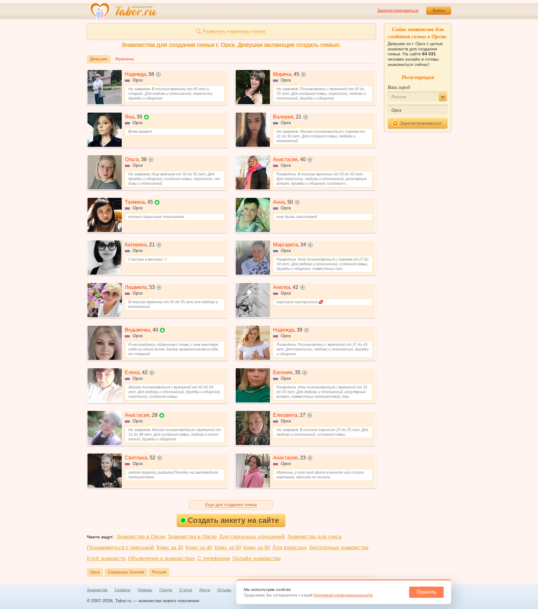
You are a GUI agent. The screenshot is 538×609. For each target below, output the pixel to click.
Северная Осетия (126, 571)
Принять (426, 592)
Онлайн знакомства (257, 558)
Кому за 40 (199, 548)
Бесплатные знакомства (338, 548)
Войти (439, 10)
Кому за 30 (170, 548)
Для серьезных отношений (252, 537)
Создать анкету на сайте (233, 520)
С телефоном (213, 558)
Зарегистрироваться (397, 10)
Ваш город (399, 87)
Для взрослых (289, 548)
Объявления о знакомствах (161, 558)
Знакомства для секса (314, 537)
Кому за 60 (256, 548)
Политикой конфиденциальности (343, 595)
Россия (159, 571)
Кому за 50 (228, 548)
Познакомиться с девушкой (120, 548)
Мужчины (124, 58)
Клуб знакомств (106, 558)
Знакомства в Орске (140, 537)
